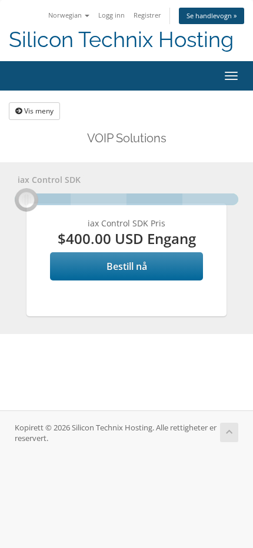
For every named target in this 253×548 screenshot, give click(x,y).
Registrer (147, 15)
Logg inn (111, 15)
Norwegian (66, 15)
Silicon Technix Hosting (121, 39)
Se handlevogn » (212, 15)
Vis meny (38, 111)
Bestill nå (126, 266)
